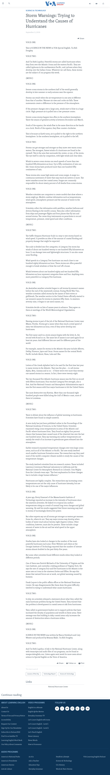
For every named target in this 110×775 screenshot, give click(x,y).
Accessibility (6, 720)
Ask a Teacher (34, 761)
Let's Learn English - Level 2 (38, 728)
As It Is (31, 757)
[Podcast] (82, 708)
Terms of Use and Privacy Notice (13, 716)
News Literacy (33, 736)
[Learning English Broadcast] (90, 3)
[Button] (80, 38)
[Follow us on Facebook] (57, 708)
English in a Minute (35, 708)
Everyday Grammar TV (36, 716)
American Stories (7, 765)
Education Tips (34, 765)
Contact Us (5, 712)
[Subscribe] (88, 708)
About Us (4, 708)
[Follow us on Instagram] (72, 708)
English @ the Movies (36, 712)
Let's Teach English (35, 732)
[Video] (96, 3)
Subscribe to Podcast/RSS (10, 732)
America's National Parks (10, 757)
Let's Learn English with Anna (39, 720)
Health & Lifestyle (62, 757)
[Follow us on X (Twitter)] (62, 708)
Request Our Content (9, 724)
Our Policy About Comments (11, 744)
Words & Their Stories (64, 769)
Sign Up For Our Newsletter (11, 728)
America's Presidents (9, 761)
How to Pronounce (34, 744)
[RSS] (77, 708)
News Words (32, 740)
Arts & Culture (6, 769)
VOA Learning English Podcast (94, 757)
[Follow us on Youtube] (67, 708)
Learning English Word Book (11, 740)
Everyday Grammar (36, 769)
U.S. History (60, 765)
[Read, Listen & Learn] (103, 3)
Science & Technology (36, 11)
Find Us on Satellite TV (9, 736)
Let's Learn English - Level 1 (38, 724)
